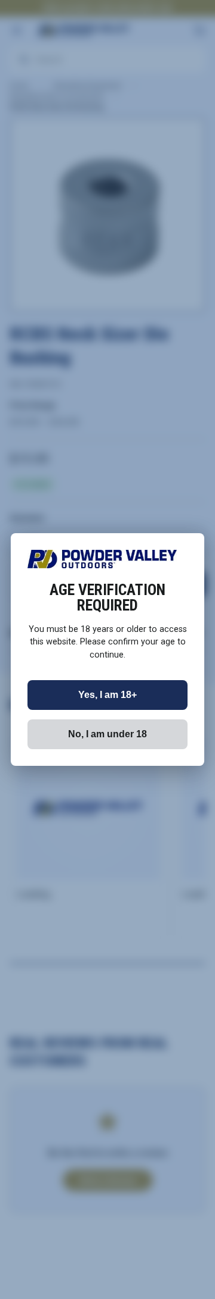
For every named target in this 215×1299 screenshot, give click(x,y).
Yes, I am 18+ (107, 695)
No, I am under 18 (107, 734)
